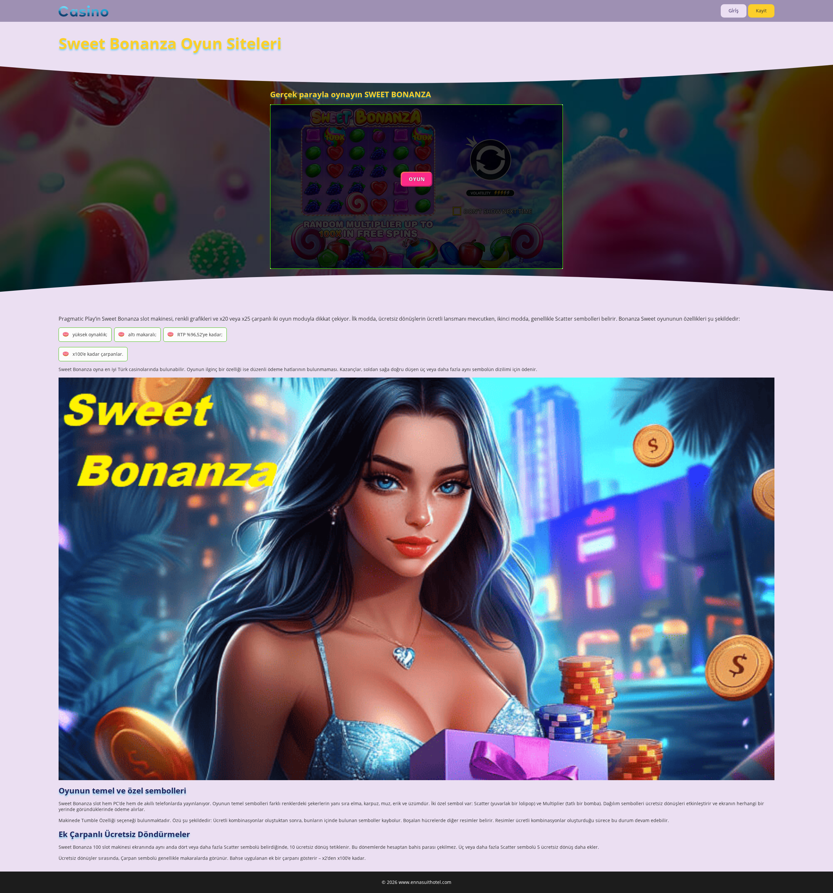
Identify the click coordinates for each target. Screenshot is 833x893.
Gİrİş (734, 10)
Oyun (417, 179)
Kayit (761, 10)
